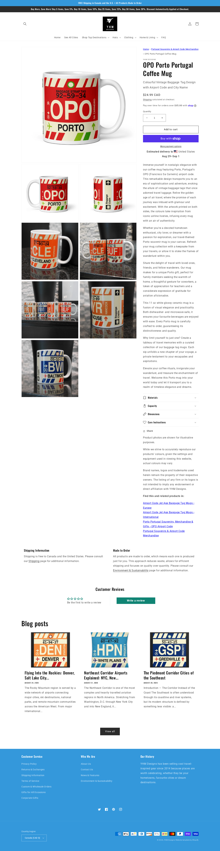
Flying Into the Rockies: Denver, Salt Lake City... (50, 675)
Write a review (136, 600)
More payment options (171, 146)
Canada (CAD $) (32, 838)
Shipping (147, 99)
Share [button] (150, 431)
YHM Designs (169, 840)
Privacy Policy (29, 764)
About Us (86, 764)
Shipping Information (32, 775)
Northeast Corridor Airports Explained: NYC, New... (105, 675)
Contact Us (87, 769)
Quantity (147, 111)
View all (110, 731)
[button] (25, 23)
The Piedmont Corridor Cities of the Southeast (169, 675)
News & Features (90, 775)
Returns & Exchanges (32, 769)
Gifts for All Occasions (33, 792)
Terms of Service (30, 781)
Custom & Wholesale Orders (36, 786)
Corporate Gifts (29, 798)
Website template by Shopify (187, 840)
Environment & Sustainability (131, 570)
